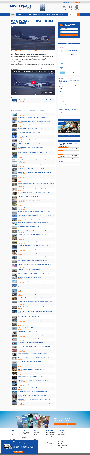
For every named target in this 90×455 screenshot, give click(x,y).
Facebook (37, 436)
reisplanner (55, 14)
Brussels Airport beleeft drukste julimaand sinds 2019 (29, 316)
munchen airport (27, 106)
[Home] (21, 7)
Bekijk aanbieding (18, 451)
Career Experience (32, 14)
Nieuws (13, 14)
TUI (22, 435)
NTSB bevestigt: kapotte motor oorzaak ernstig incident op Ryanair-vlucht (33, 306)
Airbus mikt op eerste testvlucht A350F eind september (29, 200)
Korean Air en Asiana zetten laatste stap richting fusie (29, 338)
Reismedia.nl (60, 439)
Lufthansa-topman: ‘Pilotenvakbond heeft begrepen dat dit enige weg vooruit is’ (34, 399)
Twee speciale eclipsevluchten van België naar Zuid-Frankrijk (30, 376)
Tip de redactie (41, 110)
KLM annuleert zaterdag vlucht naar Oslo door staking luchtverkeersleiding (33, 113)
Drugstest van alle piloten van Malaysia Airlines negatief (29, 277)
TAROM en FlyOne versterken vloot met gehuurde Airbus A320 (31, 164)
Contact (11, 432)
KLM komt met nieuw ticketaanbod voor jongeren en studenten (31, 253)
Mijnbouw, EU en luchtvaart (65, 131)
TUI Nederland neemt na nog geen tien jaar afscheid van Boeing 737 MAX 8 (34, 211)
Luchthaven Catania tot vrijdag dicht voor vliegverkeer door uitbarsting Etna (34, 365)
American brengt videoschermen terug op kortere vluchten (30, 207)
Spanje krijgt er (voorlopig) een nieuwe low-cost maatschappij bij (31, 280)
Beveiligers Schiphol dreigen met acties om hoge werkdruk (30, 372)
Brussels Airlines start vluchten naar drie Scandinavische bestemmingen (33, 260)
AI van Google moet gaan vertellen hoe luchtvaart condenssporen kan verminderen (35, 136)
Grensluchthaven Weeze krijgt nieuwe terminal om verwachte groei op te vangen (35, 297)
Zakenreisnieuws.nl (61, 434)
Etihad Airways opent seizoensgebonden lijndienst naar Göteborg (31, 369)
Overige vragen (49, 439)
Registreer (72, 2)
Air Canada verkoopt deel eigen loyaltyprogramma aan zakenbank (31, 342)
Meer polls (60, 161)
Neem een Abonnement (50, 432)
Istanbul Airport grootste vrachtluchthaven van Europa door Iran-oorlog (33, 380)
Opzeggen (48, 437)
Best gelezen (61, 78)
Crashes (70, 78)
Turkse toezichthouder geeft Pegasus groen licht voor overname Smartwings (34, 273)
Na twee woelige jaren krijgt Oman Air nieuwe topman (29, 156)
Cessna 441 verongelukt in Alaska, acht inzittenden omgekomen (31, 139)
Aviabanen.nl (60, 441)
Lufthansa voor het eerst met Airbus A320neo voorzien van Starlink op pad (33, 180)
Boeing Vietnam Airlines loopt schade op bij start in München (30, 290)
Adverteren (12, 434)
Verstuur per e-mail (17, 110)
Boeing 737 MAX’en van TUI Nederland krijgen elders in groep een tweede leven (35, 152)
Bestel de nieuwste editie (60, 424)
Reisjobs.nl (60, 443)
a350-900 (20, 106)
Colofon (11, 437)
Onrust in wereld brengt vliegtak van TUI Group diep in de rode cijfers (32, 391)
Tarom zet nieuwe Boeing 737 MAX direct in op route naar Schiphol (32, 384)
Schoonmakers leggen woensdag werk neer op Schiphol (29, 219)
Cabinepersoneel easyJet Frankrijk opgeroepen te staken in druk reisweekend (34, 346)
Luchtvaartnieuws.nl (62, 432)
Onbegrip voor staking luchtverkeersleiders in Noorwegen (30, 132)
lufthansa (15, 106)
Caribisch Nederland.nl (62, 445)
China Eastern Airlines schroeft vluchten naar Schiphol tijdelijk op (31, 168)
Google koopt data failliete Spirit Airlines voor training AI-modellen (31, 238)
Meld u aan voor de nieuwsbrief (29, 110)
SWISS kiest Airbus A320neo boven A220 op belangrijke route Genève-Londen (34, 204)
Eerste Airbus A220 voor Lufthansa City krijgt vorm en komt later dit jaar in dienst (35, 323)
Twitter (36, 434)
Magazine (40, 14)
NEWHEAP (24, 437)
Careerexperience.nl (62, 447)
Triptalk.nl (60, 436)
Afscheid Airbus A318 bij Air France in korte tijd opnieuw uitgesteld (32, 230)
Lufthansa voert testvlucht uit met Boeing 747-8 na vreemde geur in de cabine (34, 387)
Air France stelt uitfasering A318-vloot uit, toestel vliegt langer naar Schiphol (34, 320)
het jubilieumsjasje (40, 53)
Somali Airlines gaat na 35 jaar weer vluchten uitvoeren (29, 196)
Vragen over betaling (50, 434)
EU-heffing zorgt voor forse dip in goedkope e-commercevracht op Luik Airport (34, 249)
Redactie (12, 436)
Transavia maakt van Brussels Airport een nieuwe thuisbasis (30, 147)
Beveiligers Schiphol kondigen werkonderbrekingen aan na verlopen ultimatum (34, 192)
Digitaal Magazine (65, 2)
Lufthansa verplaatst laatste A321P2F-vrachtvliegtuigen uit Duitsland (32, 269)
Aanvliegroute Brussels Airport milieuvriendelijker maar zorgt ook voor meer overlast (36, 215)
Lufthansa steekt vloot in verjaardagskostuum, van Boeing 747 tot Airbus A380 (34, 99)
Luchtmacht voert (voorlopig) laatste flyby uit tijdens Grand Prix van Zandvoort (34, 121)
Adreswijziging (49, 436)
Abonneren (47, 14)
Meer (61, 14)
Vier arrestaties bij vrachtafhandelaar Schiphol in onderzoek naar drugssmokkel (34, 256)
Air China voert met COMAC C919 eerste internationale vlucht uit (31, 361)
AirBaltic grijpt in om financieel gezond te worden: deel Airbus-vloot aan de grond (35, 403)
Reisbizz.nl (60, 437)
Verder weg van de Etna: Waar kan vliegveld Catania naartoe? (31, 350)
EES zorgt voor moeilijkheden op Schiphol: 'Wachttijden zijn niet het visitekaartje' (34, 357)
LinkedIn (36, 437)
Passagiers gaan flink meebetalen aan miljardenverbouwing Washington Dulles (34, 172)
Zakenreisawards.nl (61, 448)
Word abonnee (72, 424)
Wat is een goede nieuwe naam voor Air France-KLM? (67, 144)
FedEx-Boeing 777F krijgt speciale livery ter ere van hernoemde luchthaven (33, 327)
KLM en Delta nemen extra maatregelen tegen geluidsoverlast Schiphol (33, 222)
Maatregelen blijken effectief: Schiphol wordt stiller (28, 226)
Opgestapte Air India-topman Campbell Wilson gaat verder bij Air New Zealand (34, 188)
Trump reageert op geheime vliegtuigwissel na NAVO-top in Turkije (32, 395)
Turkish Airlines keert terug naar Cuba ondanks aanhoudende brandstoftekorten (34, 175)
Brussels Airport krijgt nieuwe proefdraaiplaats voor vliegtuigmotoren (32, 353)
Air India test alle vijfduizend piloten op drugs (27, 331)
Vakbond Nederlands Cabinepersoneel (26, 433)
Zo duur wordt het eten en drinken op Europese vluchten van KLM (32, 234)
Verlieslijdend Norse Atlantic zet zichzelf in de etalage (29, 143)
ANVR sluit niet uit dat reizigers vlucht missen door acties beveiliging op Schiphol (34, 117)
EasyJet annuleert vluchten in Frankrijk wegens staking (29, 294)
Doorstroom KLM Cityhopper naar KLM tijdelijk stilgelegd (30, 128)
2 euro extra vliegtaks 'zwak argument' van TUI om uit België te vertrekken (33, 335)
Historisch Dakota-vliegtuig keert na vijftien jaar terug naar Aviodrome (32, 124)
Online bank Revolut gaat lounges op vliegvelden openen (30, 241)
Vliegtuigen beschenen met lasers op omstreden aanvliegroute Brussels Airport (34, 245)
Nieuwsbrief (37, 432)
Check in (76, 2)
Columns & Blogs (21, 14)
